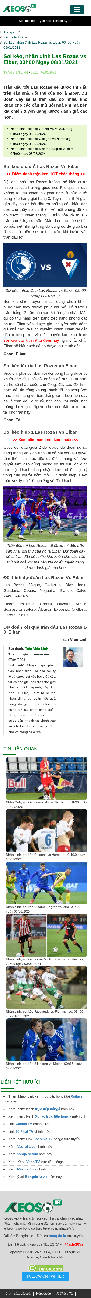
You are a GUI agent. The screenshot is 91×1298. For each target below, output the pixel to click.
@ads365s (73, 1244)
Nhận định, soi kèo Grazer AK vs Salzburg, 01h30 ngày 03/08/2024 (46, 804)
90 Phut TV (24, 1131)
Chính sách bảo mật (18, 1293)
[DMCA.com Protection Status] (46, 1267)
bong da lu (57, 1236)
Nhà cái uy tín (62, 21)
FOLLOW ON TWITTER (45, 1276)
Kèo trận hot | (28, 21)
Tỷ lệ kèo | (45, 21)
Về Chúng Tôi (64, 1293)
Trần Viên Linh (36, 649)
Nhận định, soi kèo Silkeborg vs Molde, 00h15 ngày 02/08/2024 (44, 1066)
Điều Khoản (43, 1293)
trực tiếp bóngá (47, 1109)
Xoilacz (77, 1096)
